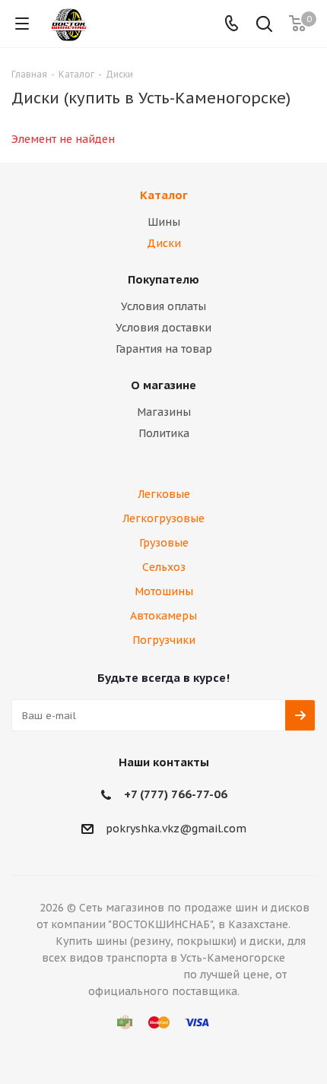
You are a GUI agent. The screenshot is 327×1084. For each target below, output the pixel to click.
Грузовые (164, 543)
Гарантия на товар (164, 349)
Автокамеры (163, 616)
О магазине (163, 385)
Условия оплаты (163, 306)
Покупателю (163, 279)
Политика (163, 433)
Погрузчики (163, 640)
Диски (164, 243)
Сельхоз (164, 567)
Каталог (164, 195)
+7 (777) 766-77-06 (175, 794)
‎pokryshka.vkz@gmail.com (176, 828)
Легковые (164, 494)
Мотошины (164, 591)
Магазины (164, 412)
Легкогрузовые (163, 518)
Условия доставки (163, 327)
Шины (164, 222)
